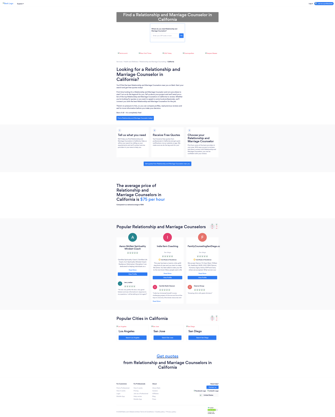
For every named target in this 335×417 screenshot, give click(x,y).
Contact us (212, 387)
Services (119, 62)
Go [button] (181, 35)
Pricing (136, 391)
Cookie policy (160, 412)
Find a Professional (122, 388)
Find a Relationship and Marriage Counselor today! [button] (135, 118)
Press (154, 399)
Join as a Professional (141, 394)
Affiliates (155, 394)
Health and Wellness (131, 62)
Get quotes (167, 356)
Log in (311, 4)
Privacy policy (171, 412)
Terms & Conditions (147, 412)
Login (118, 394)
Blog (154, 396)
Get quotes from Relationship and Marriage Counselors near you (167, 164)
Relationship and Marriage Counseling (153, 62)
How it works (120, 391)
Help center (138, 396)
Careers (155, 391)
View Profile (132, 274)
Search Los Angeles (132, 338)
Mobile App (120, 396)
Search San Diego (202, 338)
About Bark (156, 388)
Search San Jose (167, 338)
